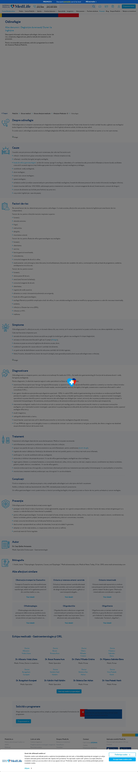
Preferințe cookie (121, 755)
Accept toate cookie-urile (122, 759)
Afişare (27, 768)
